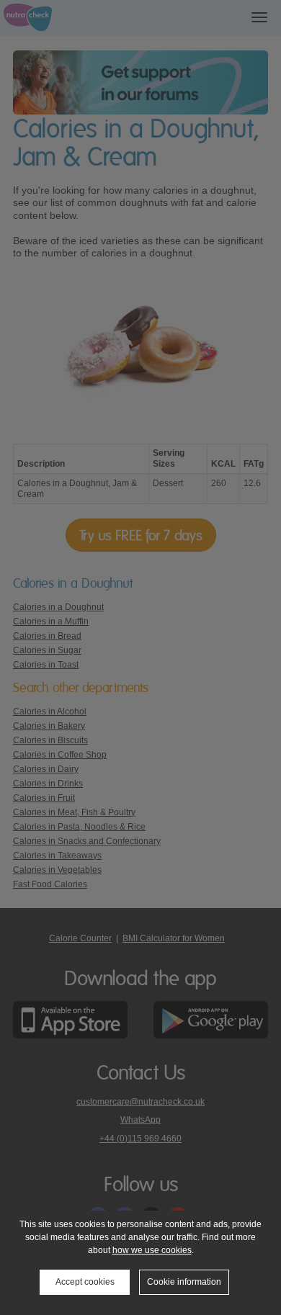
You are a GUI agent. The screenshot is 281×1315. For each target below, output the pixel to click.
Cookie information (184, 1282)
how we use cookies (152, 1250)
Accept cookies (85, 1282)
